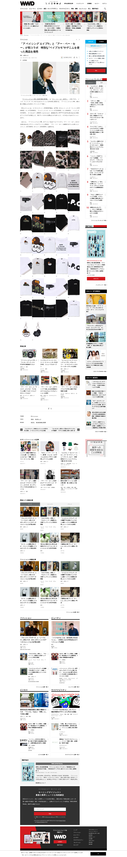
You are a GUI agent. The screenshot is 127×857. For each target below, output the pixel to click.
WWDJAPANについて (93, 829)
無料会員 (90, 41)
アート (42, 528)
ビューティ (32, 8)
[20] (74, 202)
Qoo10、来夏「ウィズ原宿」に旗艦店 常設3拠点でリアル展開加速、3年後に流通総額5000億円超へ (68, 655)
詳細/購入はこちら (40, 782)
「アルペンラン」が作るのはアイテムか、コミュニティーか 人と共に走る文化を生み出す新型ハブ (94, 327)
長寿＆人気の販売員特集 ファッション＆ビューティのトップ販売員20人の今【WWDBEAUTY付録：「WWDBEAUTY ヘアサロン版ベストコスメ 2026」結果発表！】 (56, 768)
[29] (62, 245)
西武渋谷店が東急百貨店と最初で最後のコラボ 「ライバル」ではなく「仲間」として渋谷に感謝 (33, 712)
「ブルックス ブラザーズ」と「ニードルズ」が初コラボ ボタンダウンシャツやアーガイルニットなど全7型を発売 (28, 521)
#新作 (32, 419)
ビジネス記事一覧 (42, 754)
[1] (26, 138)
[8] (50, 160)
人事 (41, 487)
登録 (96, 70)
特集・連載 (74, 8)
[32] (38, 266)
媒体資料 (90, 844)
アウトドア (43, 396)
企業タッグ (25, 55)
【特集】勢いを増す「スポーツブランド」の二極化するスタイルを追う (31, 26)
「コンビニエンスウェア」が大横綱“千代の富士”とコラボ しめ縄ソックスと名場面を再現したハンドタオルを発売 (69, 521)
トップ (75, 830)
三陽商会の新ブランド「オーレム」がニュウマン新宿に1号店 (69, 546)
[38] (50, 287)
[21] (26, 223)
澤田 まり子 (61, 661)
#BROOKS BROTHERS (25, 649)
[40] (74, 287)
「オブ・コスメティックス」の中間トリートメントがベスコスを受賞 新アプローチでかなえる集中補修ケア (98, 404)
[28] (50, 245)
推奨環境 (90, 835)
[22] (38, 223)
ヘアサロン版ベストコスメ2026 (68, 679)
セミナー (97, 3)
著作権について (92, 836)
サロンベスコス (71, 678)
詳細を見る (96, 278)
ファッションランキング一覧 (98, 220)
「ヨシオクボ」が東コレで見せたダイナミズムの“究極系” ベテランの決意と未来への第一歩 (63, 429)
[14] (62, 181)
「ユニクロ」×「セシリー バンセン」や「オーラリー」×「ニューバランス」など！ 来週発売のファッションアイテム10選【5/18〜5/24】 (69, 457)
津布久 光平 (30, 663)
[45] (74, 308)
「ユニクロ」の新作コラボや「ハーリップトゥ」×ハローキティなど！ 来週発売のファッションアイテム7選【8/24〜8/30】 (96, 145)
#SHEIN (30, 750)
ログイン (104, 3)
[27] (38, 245)
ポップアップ (26, 395)
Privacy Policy (62, 820)
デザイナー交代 (46, 487)
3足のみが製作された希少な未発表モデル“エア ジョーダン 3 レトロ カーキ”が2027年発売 (48, 546)
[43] (50, 308)
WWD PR (99, 371)
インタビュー (62, 731)
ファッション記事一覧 (41, 687)
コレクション (83, 8)
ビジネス (39, 8)
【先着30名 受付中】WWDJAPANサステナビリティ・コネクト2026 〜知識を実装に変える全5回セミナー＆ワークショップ (52, 28)
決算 (62, 487)
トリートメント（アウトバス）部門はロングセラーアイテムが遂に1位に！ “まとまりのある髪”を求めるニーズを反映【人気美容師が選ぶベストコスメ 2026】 (68, 672)
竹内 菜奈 (22, 397)
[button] (105, 9)
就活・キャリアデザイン (51, 8)
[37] (38, 287)
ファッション (24, 8)
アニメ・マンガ (48, 526)
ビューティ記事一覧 (74, 687)
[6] (26, 160)
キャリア (76, 845)
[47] (38, 330)
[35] (74, 266)
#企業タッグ (38, 419)
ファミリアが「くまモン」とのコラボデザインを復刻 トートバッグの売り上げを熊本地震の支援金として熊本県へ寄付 (97, 130)
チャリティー (93, 136)
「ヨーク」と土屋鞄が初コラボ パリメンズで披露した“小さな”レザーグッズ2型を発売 (28, 546)
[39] (62, 287)
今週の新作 (68, 463)
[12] (38, 181)
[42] (38, 308)
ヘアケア (65, 678)
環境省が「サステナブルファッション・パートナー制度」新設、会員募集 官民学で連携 (68, 741)
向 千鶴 (52, 717)
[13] (50, 181)
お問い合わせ (91, 840)
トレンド (42, 526)
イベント (22, 461)
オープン (42, 369)
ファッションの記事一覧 (72, 612)
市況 (64, 487)
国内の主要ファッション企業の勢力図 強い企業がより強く (69, 483)
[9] (62, 160)
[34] (62, 266)
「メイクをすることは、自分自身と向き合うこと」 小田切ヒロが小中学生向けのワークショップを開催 (64, 640)
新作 (21, 55)
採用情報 (90, 842)
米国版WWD (31, 747)
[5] (74, 138)
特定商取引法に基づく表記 (94, 833)
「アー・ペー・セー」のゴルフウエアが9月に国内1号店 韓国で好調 (69, 389)
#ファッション (34, 416)
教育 (52, 644)
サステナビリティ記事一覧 (72, 754)
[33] (50, 266)
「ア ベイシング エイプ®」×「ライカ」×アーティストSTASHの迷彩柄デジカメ (28, 362)
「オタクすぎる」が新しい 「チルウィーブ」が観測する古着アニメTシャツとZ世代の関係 (48, 521)
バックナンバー (80, 3)
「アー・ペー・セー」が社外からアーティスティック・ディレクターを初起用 (48, 483)
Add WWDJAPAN (67, 57)
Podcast (61, 714)
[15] (74, 181)
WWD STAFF (23, 646)
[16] (26, 202)
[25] (74, 223)
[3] (50, 138)
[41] (26, 308)
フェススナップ (93, 121)
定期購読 (89, 3)
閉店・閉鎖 (28, 716)
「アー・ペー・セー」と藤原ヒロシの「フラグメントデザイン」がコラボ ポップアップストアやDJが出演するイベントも (28, 485)
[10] (74, 160)
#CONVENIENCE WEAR (33, 681)
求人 (89, 8)
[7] (74, 89)
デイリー (90, 82)
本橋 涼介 (63, 396)
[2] (38, 138)
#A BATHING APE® (41, 422)
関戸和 (52, 646)
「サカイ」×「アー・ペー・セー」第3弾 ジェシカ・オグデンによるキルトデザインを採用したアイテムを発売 (48, 456)
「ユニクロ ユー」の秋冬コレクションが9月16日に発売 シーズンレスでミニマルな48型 (36, 429)
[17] (38, 202)
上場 (29, 745)
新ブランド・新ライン (70, 393)
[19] (62, 202)
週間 (101, 82)
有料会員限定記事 (68, 3)
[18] (50, 202)
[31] (26, 266)
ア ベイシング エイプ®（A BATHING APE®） (35, 99)
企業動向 (53, 487)
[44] (62, 308)
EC (60, 659)
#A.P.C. (33, 422)
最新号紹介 (95, 8)
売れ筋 (60, 678)
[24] (62, 223)
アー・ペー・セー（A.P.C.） (60, 99)
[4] (62, 138)
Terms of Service (41, 822)
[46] (26, 330)
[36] (26, 287)
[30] (74, 245)
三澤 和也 (24, 60)
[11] (26, 181)
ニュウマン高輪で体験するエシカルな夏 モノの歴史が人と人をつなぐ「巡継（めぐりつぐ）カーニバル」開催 (28, 456)
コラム (54, 526)
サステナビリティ (64, 8)
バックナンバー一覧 (101, 284)
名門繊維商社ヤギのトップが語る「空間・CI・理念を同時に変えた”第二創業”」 (95, 345)
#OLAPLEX (62, 682)
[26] (26, 245)
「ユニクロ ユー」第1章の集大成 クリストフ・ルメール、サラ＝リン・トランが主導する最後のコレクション (96, 90)
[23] (50, 223)
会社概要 (90, 838)
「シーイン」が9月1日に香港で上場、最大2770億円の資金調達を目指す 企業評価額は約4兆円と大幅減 (37, 741)
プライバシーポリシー (50, 817)
